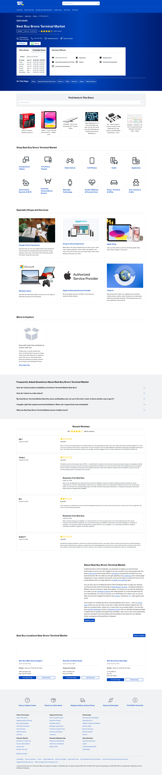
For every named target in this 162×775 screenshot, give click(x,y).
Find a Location (139, 635)
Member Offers (54, 746)
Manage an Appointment (57, 726)
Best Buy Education (87, 729)
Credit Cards (58, 10)
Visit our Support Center (27, 705)
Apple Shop (111, 244)
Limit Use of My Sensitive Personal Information (115, 759)
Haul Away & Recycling (56, 731)
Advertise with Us (87, 720)
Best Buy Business (87, 731)
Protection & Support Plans (57, 729)
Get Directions (46, 677)
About (82, 81)
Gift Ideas (75, 10)
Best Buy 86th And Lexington (30, 661)
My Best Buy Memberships (44, 10)
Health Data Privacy (73, 759)
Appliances (136, 168)
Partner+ (84, 734)
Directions (22, 43)
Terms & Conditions (30, 759)
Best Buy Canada (21, 753)
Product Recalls (20, 729)
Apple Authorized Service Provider (77, 290)
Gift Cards (67, 10)
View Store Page (27, 677)
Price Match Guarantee (135, 705)
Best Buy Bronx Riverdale (117, 661)
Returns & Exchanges (110, 705)
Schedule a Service (55, 723)
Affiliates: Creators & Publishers (91, 723)
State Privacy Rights (60, 759)
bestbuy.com (89, 620)
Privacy (39, 759)
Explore (60, 81)
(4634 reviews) (57, 31)
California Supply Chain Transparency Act (46, 762)
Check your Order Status (53, 705)
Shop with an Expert (55, 720)
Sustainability (86, 749)
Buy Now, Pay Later (21, 749)
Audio (114, 168)
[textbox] (37, 252)
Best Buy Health (86, 726)
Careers (84, 743)
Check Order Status (22, 717)
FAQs (67, 81)
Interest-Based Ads (48, 759)
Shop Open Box (24, 365)
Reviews (74, 81)
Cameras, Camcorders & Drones (46, 191)
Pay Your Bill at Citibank (23, 743)
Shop (33, 81)
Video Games (70, 168)
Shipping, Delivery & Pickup (24, 720)
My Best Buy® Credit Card (23, 741)
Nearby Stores (90, 81)
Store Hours (24, 50)
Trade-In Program (21, 731)
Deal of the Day (29, 10)
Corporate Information (88, 741)
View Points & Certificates (57, 743)
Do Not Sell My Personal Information (90, 759)
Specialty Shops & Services (46, 81)
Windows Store (25, 291)
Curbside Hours (39, 50)
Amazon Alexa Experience (73, 244)
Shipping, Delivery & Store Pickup (83, 705)
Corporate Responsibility (89, 746)
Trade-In (110, 290)
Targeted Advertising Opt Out (24, 762)
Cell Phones (92, 168)
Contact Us (53, 734)
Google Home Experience (29, 245)
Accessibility (19, 759)
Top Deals (19, 10)
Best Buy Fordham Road (72, 661)
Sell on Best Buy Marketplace (90, 717)
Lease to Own (20, 746)
